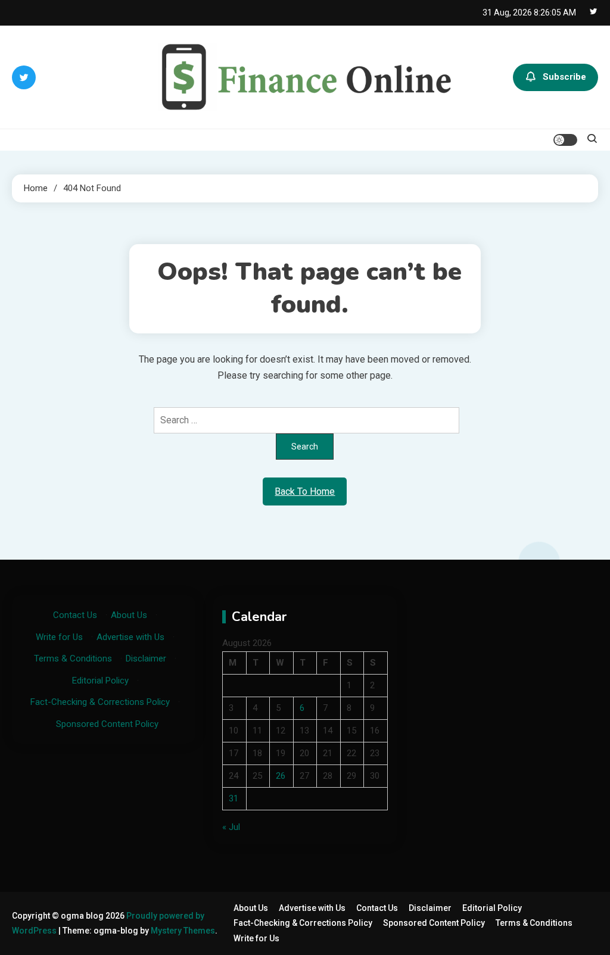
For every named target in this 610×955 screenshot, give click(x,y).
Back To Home (305, 491)
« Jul (231, 827)
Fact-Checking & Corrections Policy (100, 702)
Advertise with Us (130, 637)
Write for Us (59, 637)
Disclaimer (146, 658)
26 (280, 775)
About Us (129, 615)
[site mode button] (565, 140)
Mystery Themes (183, 930)
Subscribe (564, 76)
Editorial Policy (100, 680)
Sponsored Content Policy (107, 724)
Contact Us (75, 615)
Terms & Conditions (73, 658)
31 (233, 798)
